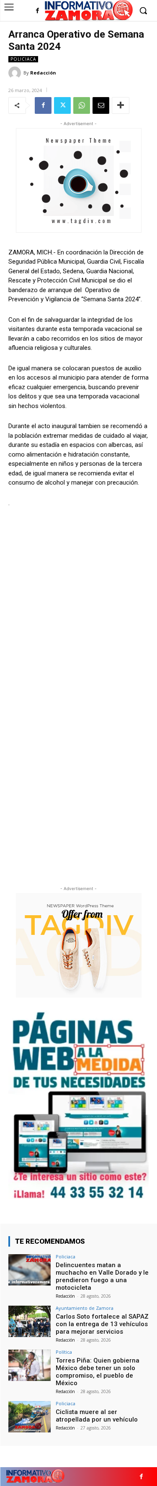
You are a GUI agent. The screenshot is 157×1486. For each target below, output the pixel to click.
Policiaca (23, 59)
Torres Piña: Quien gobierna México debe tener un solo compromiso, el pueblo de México (97, 1372)
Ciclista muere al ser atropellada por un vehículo (97, 1415)
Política (64, 1352)
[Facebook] (37, 11)
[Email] (101, 105)
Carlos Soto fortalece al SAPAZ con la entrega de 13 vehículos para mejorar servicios (102, 1324)
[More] (120, 105)
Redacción (43, 72)
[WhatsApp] (81, 105)
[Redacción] (15, 73)
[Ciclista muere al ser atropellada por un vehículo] (29, 1416)
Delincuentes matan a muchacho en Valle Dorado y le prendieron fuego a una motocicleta (102, 1276)
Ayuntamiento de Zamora (84, 1308)
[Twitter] (62, 105)
